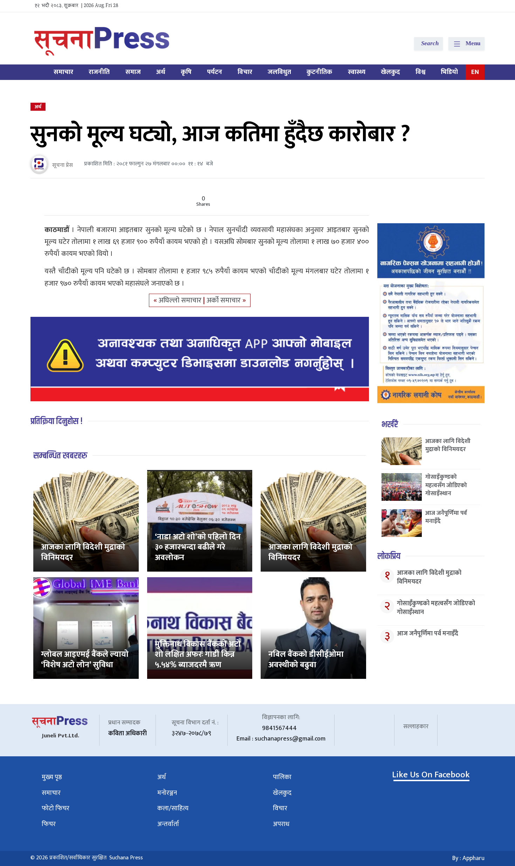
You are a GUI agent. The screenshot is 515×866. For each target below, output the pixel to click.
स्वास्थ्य (356, 72)
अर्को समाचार (224, 300)
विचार (245, 72)
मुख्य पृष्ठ (52, 777)
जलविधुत (279, 72)
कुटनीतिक (319, 72)
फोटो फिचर (55, 808)
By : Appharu (468, 858)
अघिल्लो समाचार (181, 300)
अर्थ (160, 72)
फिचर (49, 824)
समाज (133, 72)
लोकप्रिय (388, 556)
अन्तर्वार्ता (168, 824)
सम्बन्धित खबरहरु (60, 456)
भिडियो (449, 72)
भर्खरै (390, 424)
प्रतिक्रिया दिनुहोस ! (56, 421)
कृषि (186, 72)
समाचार (63, 72)
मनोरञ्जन (167, 792)
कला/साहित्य (172, 808)
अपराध (281, 824)
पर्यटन (214, 72)
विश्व (420, 72)
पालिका (282, 777)
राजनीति (99, 72)
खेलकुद (390, 72)
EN (475, 72)
